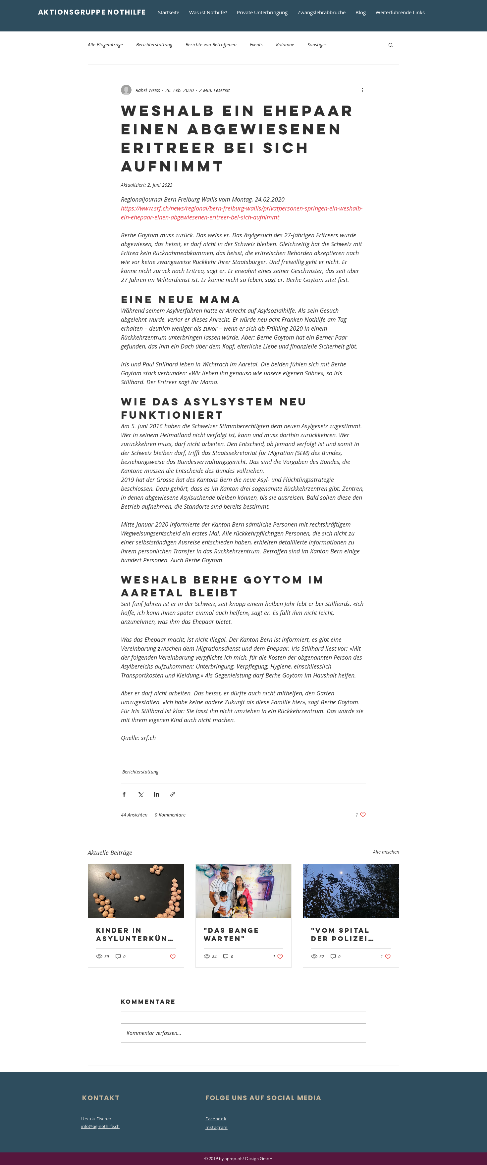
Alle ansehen (386, 852)
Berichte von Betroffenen (211, 44)
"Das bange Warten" (232, 934)
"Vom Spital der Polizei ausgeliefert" (347, 934)
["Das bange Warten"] (244, 891)
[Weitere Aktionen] (362, 90)
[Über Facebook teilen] (124, 794)
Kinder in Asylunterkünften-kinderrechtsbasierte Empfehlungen (134, 934)
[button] (391, 44)
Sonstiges (317, 44)
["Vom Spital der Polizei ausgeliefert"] (351, 891)
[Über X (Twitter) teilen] (140, 794)
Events (256, 44)
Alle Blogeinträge (105, 44)
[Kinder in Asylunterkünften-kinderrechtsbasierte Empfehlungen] (136, 891)
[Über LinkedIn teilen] (156, 794)
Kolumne (285, 44)
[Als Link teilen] (173, 794)
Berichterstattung (154, 44)
